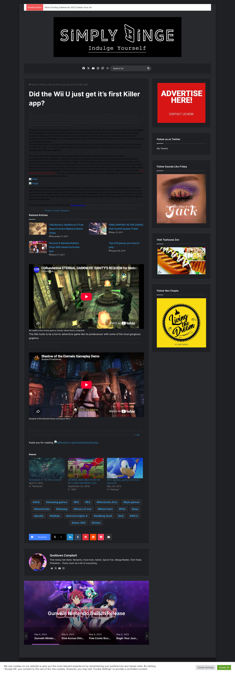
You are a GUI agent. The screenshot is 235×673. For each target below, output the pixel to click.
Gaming (43, 84)
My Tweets (162, 148)
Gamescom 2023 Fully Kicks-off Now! (63, 7)
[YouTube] (59, 568)
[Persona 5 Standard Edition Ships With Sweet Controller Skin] (38, 247)
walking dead (103, 515)
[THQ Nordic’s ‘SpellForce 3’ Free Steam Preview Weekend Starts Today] (38, 229)
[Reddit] (93, 537)
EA (88, 502)
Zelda (96, 522)
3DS (37, 502)
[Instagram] (63, 568)
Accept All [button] (224, 667)
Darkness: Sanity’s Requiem (57, 210)
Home (34, 84)
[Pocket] (101, 537)
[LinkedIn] (70, 537)
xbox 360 (79, 522)
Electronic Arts (107, 502)
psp (135, 509)
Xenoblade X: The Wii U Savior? (45, 479)
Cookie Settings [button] (206, 667)
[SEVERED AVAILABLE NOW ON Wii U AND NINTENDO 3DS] (86, 468)
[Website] (52, 568)
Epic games (132, 502)
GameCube (43, 509)
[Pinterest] (85, 537)
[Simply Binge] (117, 37)
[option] (90, 613)
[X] (56, 568)
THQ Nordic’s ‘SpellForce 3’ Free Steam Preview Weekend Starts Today (66, 228)
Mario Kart (106, 509)
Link (137, 434)
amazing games (57, 502)
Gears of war (83, 509)
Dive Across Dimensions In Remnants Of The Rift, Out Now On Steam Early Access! (90, 613)
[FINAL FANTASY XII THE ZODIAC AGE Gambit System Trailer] (97, 229)
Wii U (134, 515)
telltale (55, 515)
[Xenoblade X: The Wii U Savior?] (47, 468)
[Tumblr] (78, 537)
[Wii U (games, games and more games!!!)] (125, 468)
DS (77, 502)
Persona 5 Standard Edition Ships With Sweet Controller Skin (64, 247)
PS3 (123, 509)
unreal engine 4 (77, 515)
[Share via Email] (108, 537)
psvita (39, 515)
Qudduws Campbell (63, 555)
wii (121, 515)
